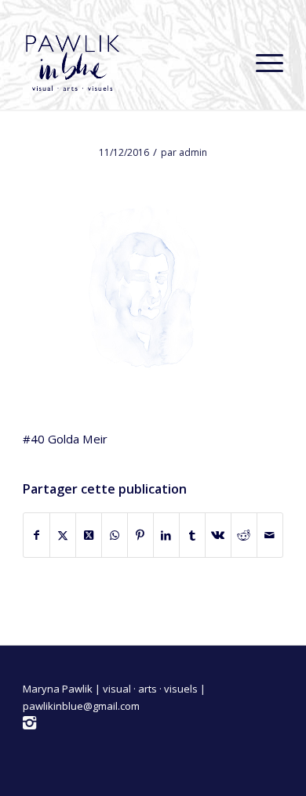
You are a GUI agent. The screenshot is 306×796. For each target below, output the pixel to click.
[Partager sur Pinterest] (140, 535)
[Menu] (261, 62)
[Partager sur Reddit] (244, 535)
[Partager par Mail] (269, 535)
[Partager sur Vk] (218, 535)
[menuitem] (261, 62)
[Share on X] (88, 535)
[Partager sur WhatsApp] (114, 535)
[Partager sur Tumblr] (192, 535)
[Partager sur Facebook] (36, 535)
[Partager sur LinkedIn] (166, 535)
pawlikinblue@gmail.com (81, 706)
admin (193, 152)
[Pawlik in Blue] (127, 62)
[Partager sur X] (62, 535)
